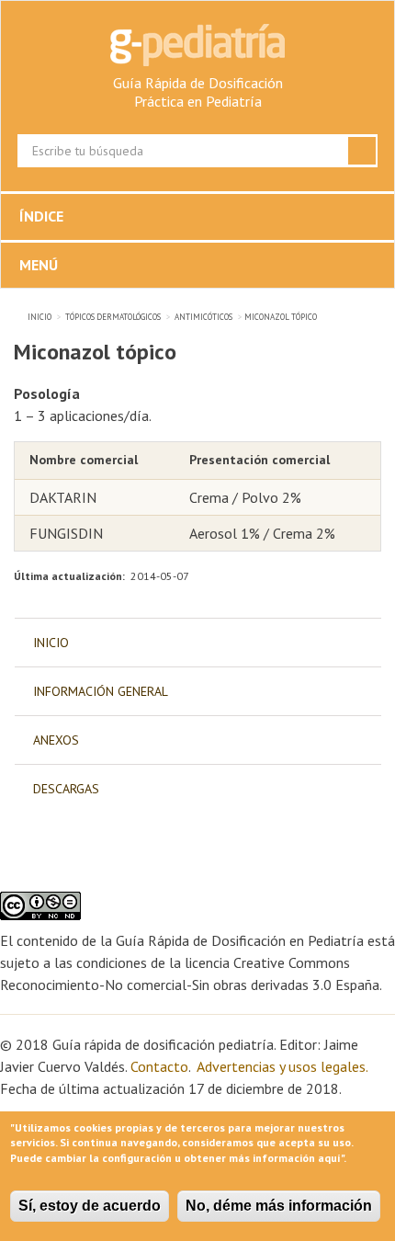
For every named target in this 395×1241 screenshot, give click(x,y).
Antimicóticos (203, 317)
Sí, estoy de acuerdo (89, 1205)
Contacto (159, 1066)
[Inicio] (197, 45)
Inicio (39, 317)
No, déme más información (279, 1205)
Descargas (66, 788)
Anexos (56, 740)
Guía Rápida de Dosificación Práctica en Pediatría (198, 92)
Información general (100, 691)
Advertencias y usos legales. (282, 1066)
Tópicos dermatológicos (113, 317)
